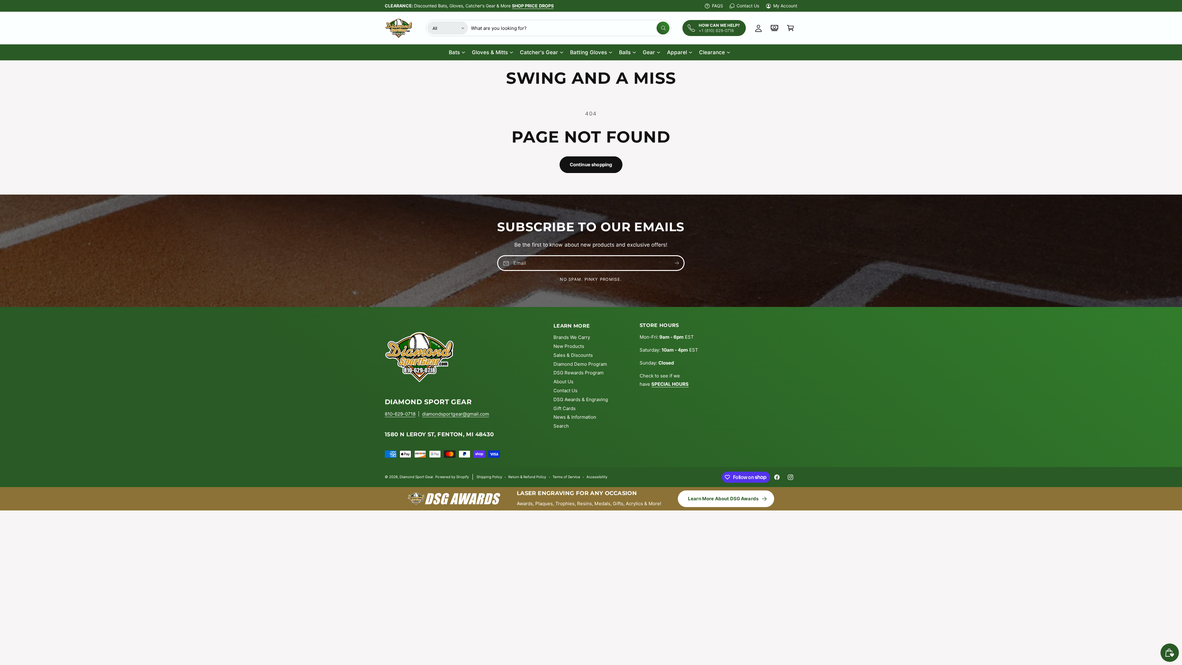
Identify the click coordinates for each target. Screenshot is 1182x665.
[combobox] (570, 28)
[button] (790, 28)
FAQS (717, 5)
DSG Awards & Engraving (580, 399)
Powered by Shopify (451, 477)
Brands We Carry (571, 337)
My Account (785, 5)
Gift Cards (564, 408)
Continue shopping (591, 164)
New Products (568, 346)
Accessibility (596, 477)
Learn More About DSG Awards (723, 499)
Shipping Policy (489, 477)
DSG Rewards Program (578, 373)
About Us (563, 382)
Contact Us (748, 5)
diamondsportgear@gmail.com (455, 414)
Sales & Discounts (573, 355)
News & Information (574, 417)
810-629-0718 (400, 414)
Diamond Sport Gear (416, 477)
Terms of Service (566, 477)
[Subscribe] (677, 263)
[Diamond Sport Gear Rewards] (774, 28)
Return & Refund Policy (527, 477)
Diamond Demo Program (580, 364)
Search (561, 426)
